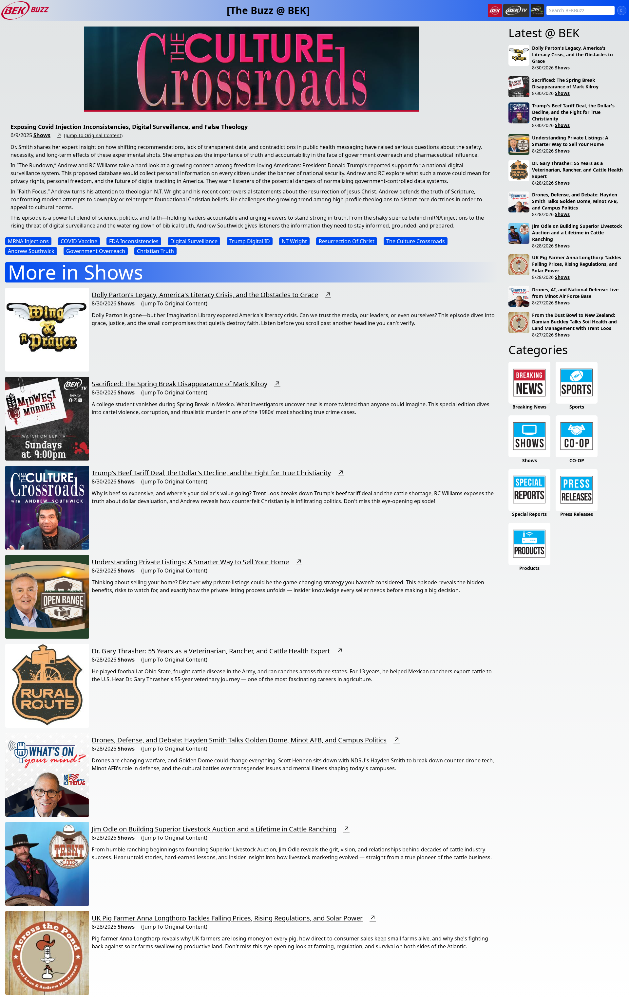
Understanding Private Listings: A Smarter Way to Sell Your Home (190, 561)
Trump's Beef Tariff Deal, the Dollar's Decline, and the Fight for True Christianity (211, 472)
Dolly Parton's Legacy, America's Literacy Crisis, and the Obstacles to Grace (205, 294)
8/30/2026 (543, 67)
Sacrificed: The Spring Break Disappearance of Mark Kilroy (179, 383)
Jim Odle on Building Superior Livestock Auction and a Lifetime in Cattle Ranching (214, 829)
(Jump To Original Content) (93, 135)
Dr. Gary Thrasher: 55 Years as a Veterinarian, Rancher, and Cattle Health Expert (211, 650)
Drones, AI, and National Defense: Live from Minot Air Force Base (575, 292)
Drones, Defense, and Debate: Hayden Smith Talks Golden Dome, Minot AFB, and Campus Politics (239, 740)
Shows (41, 135)
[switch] (621, 10)
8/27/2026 (543, 303)
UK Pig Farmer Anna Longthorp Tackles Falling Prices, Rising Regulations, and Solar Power (227, 918)
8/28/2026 (543, 183)
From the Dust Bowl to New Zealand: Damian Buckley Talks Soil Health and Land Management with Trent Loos (574, 321)
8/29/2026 (543, 151)
